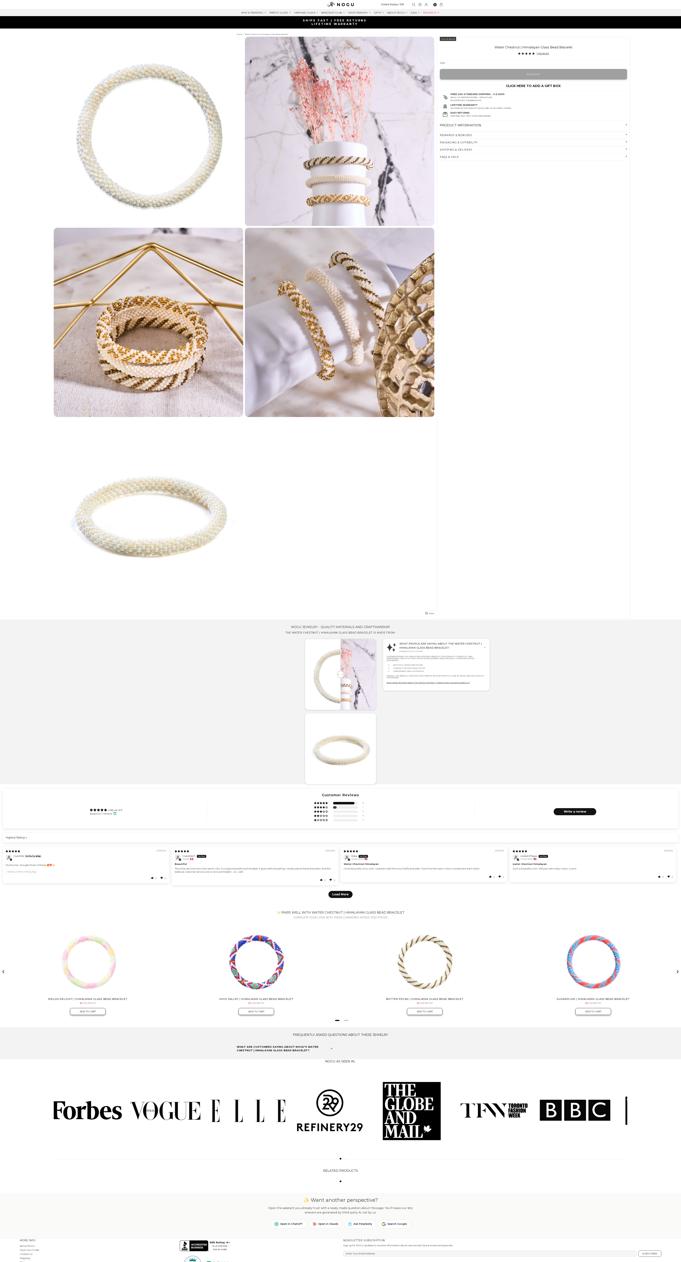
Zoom (431, 613)
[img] (13, 851)
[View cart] (441, 4)
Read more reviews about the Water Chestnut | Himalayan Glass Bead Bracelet (428, 683)
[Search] (414, 4)
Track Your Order (29, 1250)
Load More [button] (340, 894)
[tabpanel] (95, 1110)
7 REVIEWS (543, 53)
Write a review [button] (575, 811)
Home (239, 34)
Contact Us (26, 1254)
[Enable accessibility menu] (435, 4)
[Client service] (420, 4)
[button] (321, 803)
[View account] (426, 4)
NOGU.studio (340, 4)
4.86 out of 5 (115, 810)
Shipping (25, 1258)
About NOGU (27, 1245)
